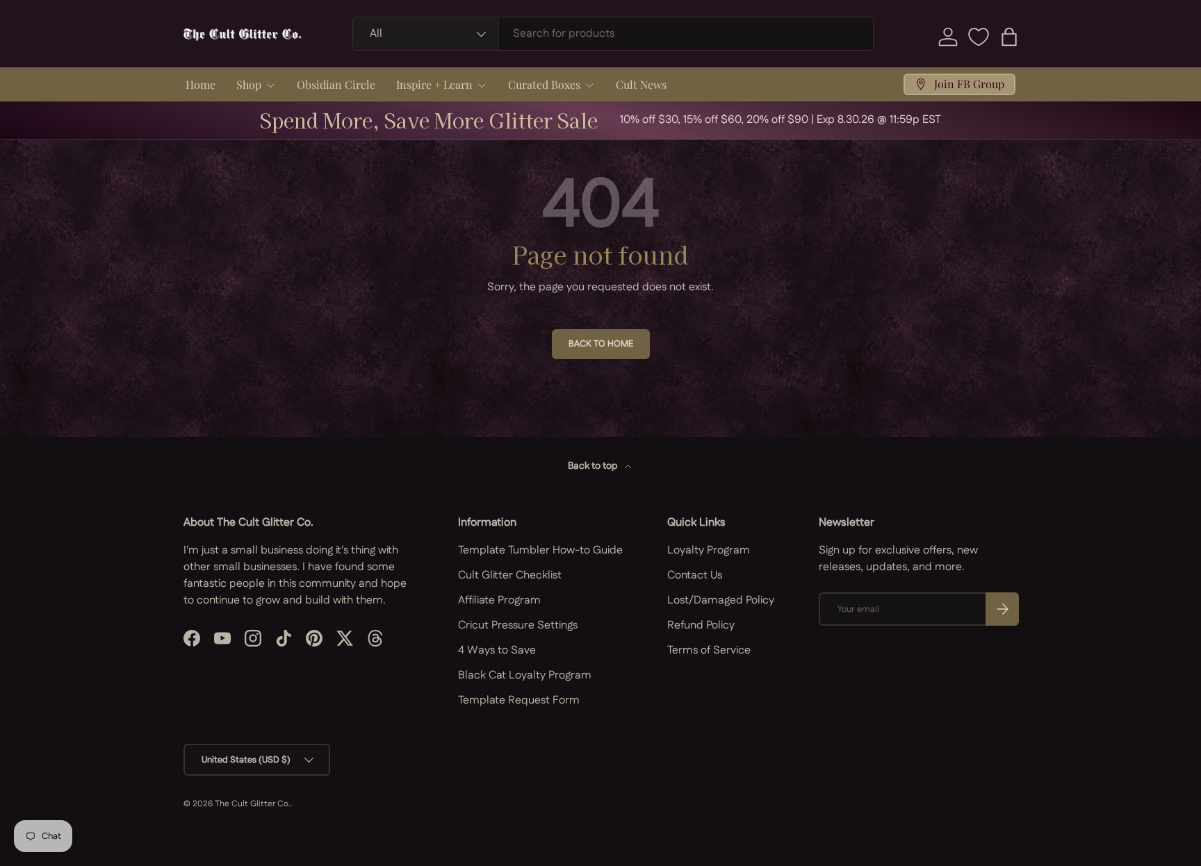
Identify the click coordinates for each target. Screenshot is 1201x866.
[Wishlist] (978, 37)
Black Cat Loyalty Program (524, 675)
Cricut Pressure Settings (518, 625)
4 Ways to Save (497, 650)
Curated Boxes (544, 84)
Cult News (641, 84)
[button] (1009, 37)
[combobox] (613, 33)
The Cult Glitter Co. (253, 804)
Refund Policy (701, 625)
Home (200, 84)
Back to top (593, 466)
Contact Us (694, 575)
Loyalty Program (708, 550)
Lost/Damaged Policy (720, 600)
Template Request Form (519, 700)
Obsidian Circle (336, 84)
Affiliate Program (499, 600)
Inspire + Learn (434, 84)
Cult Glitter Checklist (510, 575)
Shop (248, 84)
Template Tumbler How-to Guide (540, 550)
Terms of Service (709, 650)
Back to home (601, 344)
